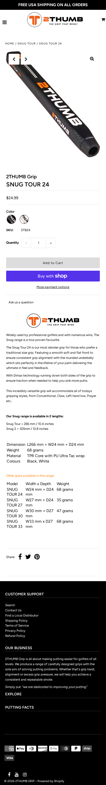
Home (9, 43)
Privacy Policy (15, 630)
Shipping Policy (16, 620)
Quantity (12, 242)
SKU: (10, 230)
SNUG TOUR (27, 43)
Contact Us (13, 610)
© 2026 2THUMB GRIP (19, 781)
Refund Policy (15, 636)
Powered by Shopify (50, 781)
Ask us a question (21, 302)
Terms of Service (17, 625)
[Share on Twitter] (28, 557)
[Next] (26, 59)
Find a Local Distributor (21, 615)
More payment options (52, 287)
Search (10, 605)
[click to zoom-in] (92, 59)
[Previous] (14, 59)
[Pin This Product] (37, 557)
